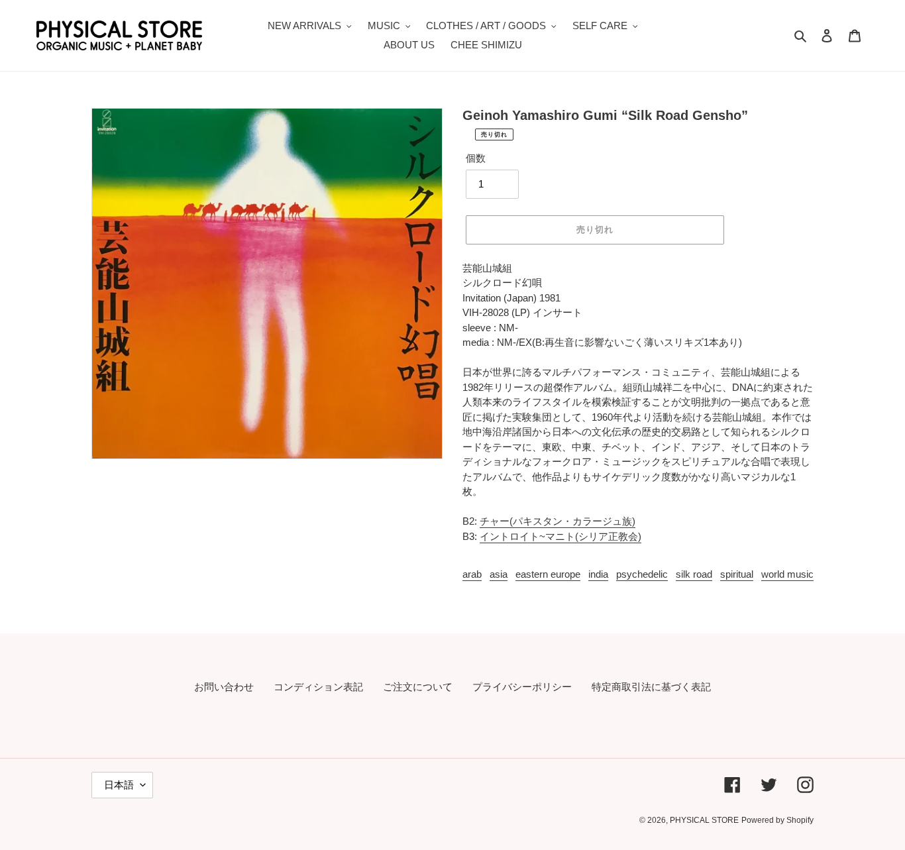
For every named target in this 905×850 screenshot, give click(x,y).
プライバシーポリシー (522, 686)
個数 (476, 158)
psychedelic (642, 574)
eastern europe (547, 574)
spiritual (736, 574)
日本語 (119, 784)
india (598, 574)
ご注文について (417, 686)
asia (498, 574)
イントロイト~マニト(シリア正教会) (560, 536)
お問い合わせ (224, 686)
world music (787, 574)
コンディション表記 (318, 686)
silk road (694, 574)
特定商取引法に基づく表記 (651, 686)
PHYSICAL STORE (704, 820)
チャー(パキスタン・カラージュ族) (557, 521)
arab (472, 574)
